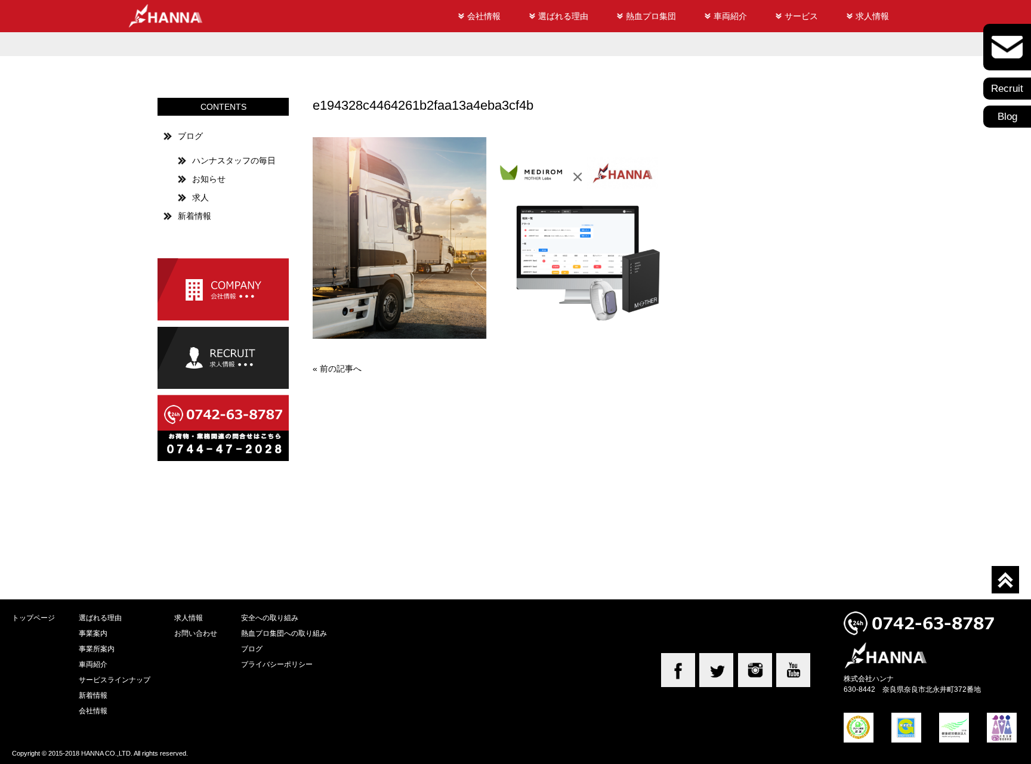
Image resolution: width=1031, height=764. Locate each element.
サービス (801, 16)
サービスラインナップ (114, 679)
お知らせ (209, 179)
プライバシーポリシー (277, 664)
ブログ (190, 136)
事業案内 (93, 633)
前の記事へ (341, 368)
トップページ (33, 617)
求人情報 (872, 16)
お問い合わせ (195, 633)
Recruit (1007, 88)
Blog (1007, 116)
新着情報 (194, 216)
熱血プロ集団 (651, 16)
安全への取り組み (269, 617)
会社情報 (484, 16)
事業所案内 (97, 648)
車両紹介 (730, 16)
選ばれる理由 (563, 16)
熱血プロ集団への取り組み (284, 633)
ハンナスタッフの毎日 (234, 160)
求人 (200, 197)
